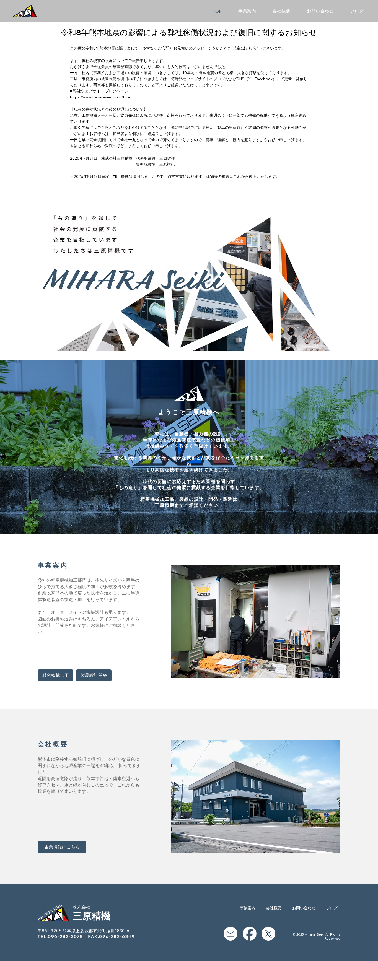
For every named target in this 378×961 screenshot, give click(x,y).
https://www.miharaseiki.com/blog (100, 97)
